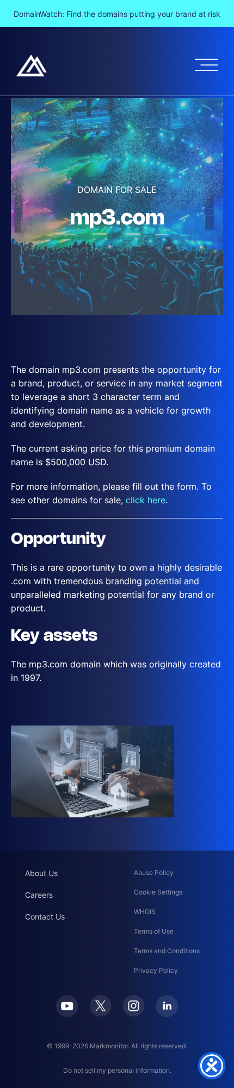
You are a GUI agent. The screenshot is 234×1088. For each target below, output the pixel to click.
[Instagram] (133, 1006)
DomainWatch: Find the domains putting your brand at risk (117, 13)
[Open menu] (206, 65)
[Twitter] (100, 1006)
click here (145, 500)
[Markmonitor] (31, 65)
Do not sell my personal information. (117, 1070)
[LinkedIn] (167, 1006)
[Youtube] (67, 1006)
